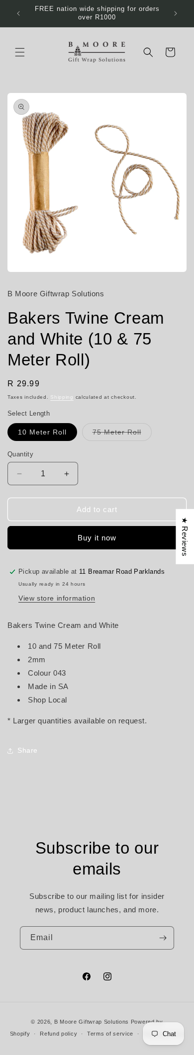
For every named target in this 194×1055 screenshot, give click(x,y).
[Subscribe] (163, 938)
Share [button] (27, 750)
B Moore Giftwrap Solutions (91, 1022)
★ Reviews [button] (185, 536)
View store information (56, 598)
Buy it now (97, 537)
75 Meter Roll (122, 434)
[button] (20, 52)
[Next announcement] (176, 13)
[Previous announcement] (18, 13)
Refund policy (58, 1034)
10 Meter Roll (42, 432)
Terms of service (110, 1034)
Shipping (62, 397)
